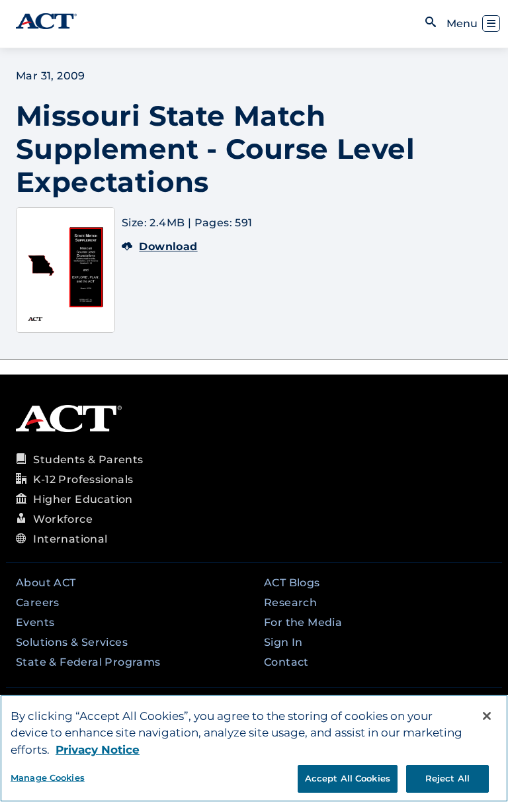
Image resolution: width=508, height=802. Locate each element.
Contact (286, 662)
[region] (254, 748)
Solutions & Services (72, 642)
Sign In (283, 642)
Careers (38, 602)
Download (168, 246)
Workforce (63, 519)
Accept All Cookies (347, 778)
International (70, 539)
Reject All (447, 778)
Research (290, 602)
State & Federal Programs (88, 662)
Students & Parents (88, 459)
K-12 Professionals (83, 479)
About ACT (46, 582)
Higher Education (82, 499)
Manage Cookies (48, 777)
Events (35, 622)
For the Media (303, 622)
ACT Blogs (292, 582)
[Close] (486, 716)
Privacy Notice (98, 749)
